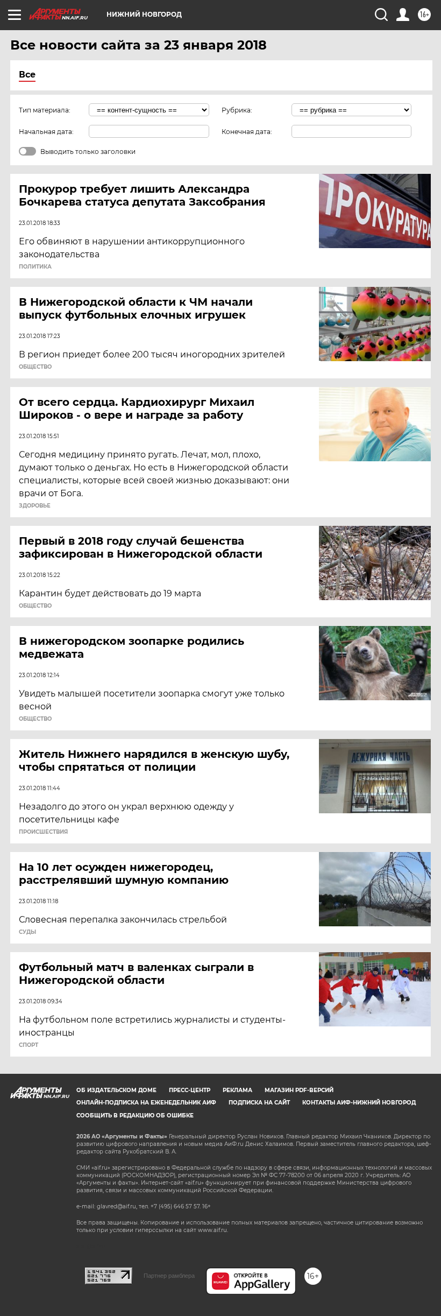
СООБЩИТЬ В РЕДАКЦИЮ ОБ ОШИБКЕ (135, 1115)
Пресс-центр (189, 1090)
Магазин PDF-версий (299, 1090)
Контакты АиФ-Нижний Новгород (359, 1102)
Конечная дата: (247, 132)
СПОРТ (28, 1045)
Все (27, 74)
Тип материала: (44, 110)
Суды (27, 932)
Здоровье (35, 506)
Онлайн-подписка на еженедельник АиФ (146, 1102)
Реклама (237, 1090)
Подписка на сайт (259, 1102)
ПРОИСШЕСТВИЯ (43, 832)
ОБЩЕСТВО (35, 367)
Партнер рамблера (169, 1275)
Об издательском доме (116, 1090)
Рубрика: (237, 110)
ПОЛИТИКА (35, 267)
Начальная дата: (46, 132)
